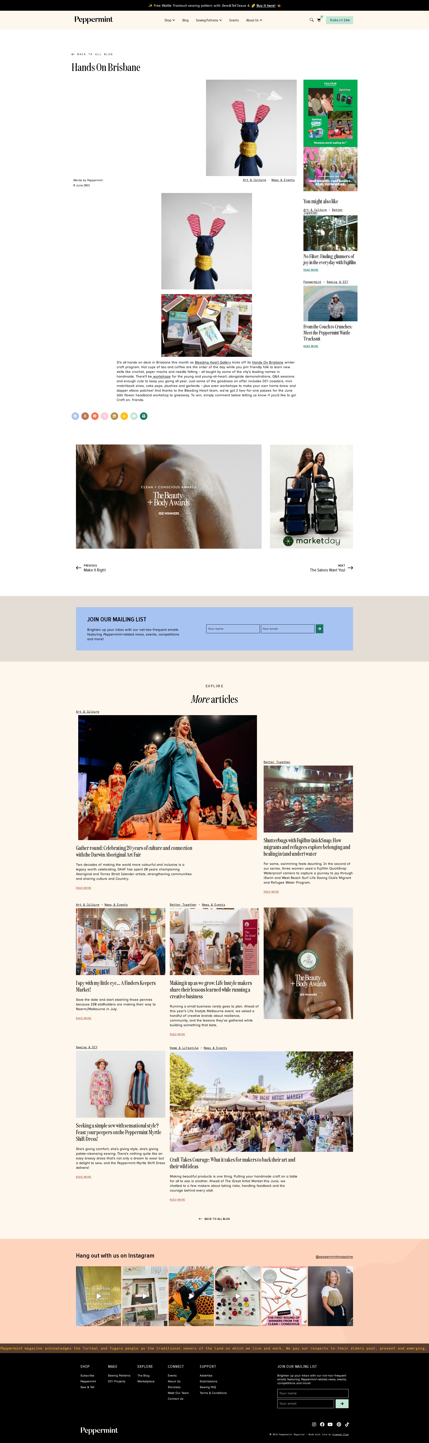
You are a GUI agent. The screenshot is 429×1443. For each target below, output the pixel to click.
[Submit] (319, 628)
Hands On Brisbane (267, 362)
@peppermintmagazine (334, 1257)
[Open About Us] (261, 20)
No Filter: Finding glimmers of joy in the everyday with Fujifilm (329, 259)
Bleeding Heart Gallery (213, 362)
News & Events (283, 180)
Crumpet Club (340, 1434)
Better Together (277, 762)
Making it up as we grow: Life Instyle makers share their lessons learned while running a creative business (211, 989)
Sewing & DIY (337, 282)
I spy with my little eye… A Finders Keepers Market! (116, 986)
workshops (161, 376)
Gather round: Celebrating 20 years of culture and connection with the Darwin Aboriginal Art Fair (134, 851)
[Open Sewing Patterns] (220, 20)
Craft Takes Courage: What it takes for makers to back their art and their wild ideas (232, 1163)
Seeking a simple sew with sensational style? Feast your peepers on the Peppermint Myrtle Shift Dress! (118, 1132)
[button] (75, 416)
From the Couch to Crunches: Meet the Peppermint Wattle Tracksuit (327, 332)
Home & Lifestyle (184, 1048)
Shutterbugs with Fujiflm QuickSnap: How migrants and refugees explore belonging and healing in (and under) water (307, 847)
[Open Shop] (173, 20)
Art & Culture (254, 180)
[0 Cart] (319, 20)
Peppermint (312, 282)
